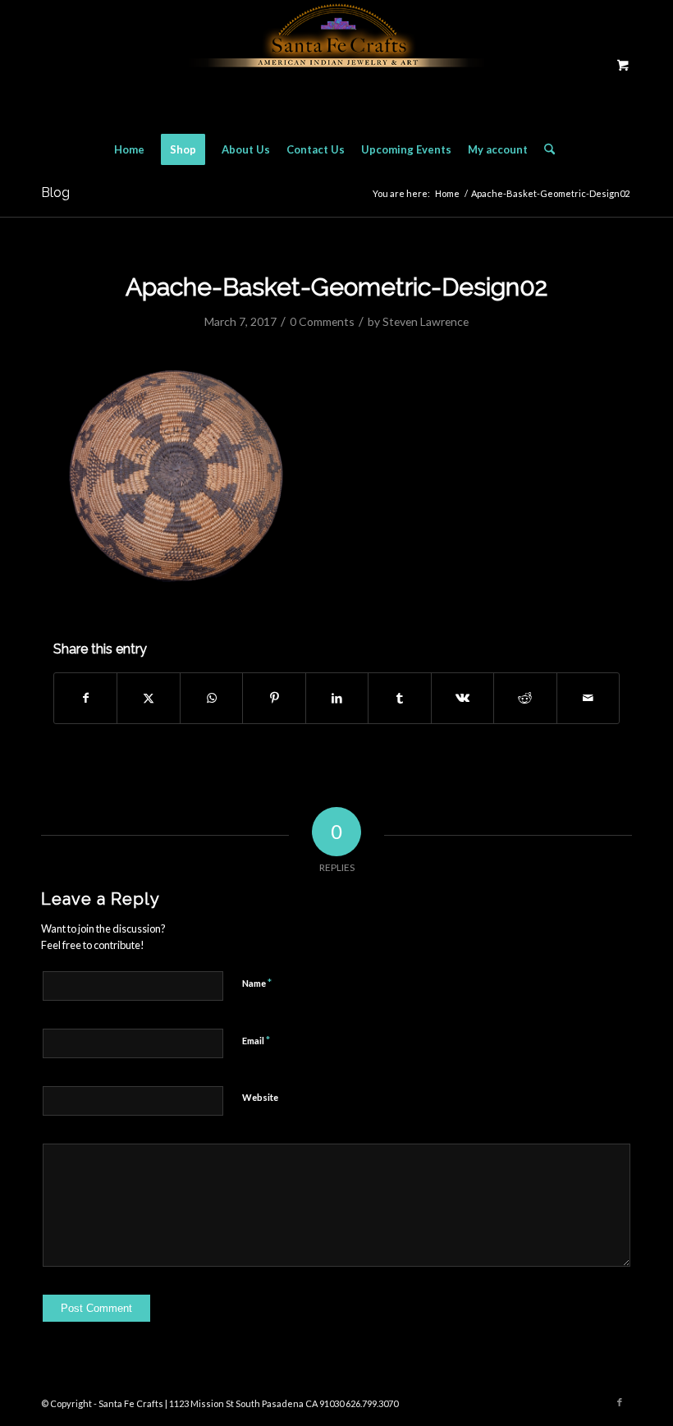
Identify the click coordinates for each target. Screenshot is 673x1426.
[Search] (545, 149)
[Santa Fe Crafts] (336, 64)
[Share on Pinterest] (273, 697)
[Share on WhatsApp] (211, 697)
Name (257, 982)
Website (260, 1097)
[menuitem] (129, 149)
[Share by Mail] (588, 697)
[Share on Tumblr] (399, 697)
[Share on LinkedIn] (337, 697)
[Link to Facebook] (619, 1402)
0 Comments (322, 321)
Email (256, 1040)
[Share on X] (148, 697)
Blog (55, 192)
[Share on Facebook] (85, 697)
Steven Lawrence (425, 321)
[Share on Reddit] (525, 697)
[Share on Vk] (462, 697)
